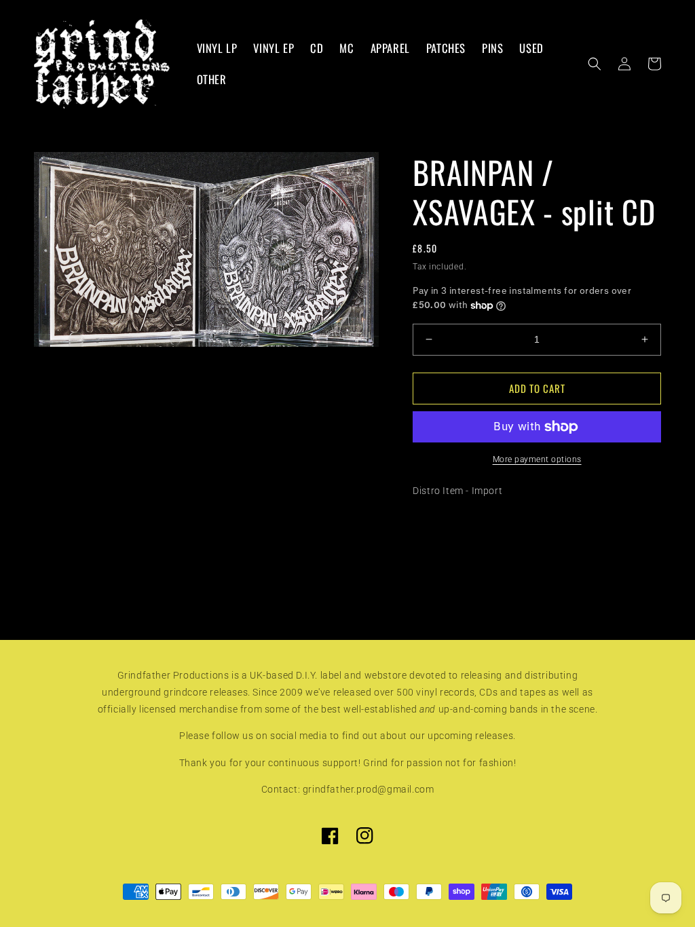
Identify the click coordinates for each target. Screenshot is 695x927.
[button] (594, 64)
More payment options (537, 459)
